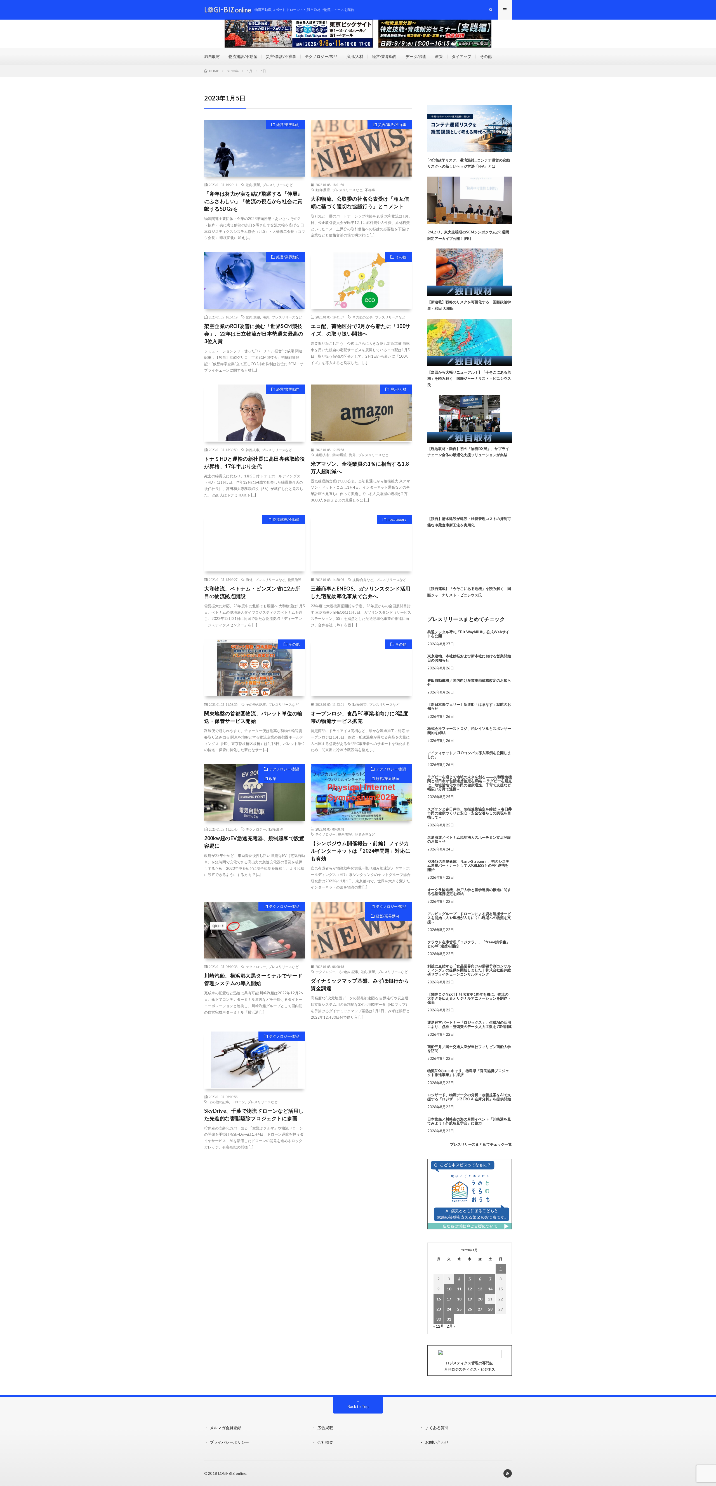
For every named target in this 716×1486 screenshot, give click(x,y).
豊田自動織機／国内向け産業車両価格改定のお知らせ (469, 682)
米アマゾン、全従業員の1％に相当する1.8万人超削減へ (360, 467)
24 (449, 1309)
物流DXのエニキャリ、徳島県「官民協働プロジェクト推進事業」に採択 (468, 1072)
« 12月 (438, 1326)
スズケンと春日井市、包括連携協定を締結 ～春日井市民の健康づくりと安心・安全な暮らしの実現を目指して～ (469, 813)
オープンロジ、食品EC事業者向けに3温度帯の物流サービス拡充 (359, 717)
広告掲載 (325, 1427)
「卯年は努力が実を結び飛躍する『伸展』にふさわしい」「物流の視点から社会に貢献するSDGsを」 (253, 201)
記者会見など (365, 834)
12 (469, 1288)
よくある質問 (437, 1427)
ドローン (238, 1101)
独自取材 (212, 56)
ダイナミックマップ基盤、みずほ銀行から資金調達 (360, 984)
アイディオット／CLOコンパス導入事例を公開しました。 (469, 755)
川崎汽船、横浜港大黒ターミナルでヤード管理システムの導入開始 (253, 979)
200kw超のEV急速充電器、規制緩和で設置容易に (254, 842)
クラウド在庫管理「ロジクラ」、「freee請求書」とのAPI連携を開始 (468, 944)
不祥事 (370, 189)
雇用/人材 (354, 56)
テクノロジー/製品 (321, 56)
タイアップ (461, 56)
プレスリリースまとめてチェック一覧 (481, 1144)
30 (438, 1319)
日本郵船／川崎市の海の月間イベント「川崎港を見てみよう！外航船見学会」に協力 (469, 1121)
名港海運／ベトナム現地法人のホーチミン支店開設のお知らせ (469, 839)
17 (449, 1299)
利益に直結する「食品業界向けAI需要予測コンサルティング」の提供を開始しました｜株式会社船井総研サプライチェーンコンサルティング (469, 970)
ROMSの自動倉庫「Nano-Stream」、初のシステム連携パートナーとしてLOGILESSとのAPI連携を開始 (468, 865)
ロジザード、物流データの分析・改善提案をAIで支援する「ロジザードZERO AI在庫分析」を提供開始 (469, 1097)
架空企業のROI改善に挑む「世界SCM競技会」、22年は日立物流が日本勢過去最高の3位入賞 (253, 333)
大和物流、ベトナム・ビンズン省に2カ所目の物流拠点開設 (252, 592)
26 (469, 1309)
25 (459, 1309)
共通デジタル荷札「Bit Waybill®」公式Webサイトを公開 (468, 634)
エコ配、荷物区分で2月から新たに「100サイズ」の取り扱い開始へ (361, 330)
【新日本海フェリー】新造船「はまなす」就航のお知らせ (469, 706)
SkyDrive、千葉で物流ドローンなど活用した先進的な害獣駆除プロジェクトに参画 (254, 1114)
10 (449, 1288)
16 (438, 1299)
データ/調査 (416, 56)
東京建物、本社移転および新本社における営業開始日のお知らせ (469, 658)
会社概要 (325, 1442)
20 (480, 1299)
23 (438, 1309)
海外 (266, 317)
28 (490, 1309)
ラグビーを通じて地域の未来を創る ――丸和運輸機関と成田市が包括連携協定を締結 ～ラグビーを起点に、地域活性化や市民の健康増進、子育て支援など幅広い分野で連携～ (469, 783)
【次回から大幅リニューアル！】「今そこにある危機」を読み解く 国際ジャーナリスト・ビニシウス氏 (469, 378)
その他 (486, 56)
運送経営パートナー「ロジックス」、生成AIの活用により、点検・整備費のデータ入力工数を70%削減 (469, 1024)
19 (469, 1299)
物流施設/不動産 (243, 56)
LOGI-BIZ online (232, 1473)
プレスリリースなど (278, 184)
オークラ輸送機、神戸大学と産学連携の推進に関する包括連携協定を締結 (469, 891)
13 (480, 1288)
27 (480, 1309)
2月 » (451, 1326)
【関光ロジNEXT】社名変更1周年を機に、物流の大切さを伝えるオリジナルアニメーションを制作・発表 (469, 998)
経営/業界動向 (384, 56)
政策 (439, 56)
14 (490, 1288)
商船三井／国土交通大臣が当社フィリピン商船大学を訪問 (469, 1048)
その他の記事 (362, 317)
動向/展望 (253, 184)
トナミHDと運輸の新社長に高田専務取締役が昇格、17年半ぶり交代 (254, 462)
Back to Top (358, 1406)
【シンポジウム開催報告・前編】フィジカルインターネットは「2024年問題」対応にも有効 (361, 850)
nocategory (397, 519)
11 (459, 1288)
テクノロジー (256, 829)
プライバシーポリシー (229, 1442)
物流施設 (294, 579)
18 (459, 1299)
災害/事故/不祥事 (281, 56)
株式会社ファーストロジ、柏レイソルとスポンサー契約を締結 (469, 730)
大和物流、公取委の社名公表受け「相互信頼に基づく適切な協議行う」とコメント (360, 202)
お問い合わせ (437, 1442)
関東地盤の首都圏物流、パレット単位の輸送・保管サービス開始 (253, 717)
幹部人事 (252, 449)
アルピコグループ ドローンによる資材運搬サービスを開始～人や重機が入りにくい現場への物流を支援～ (469, 917)
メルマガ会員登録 (225, 1427)
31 (449, 1319)
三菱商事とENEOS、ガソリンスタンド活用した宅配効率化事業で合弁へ (361, 592)
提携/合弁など (362, 579)
